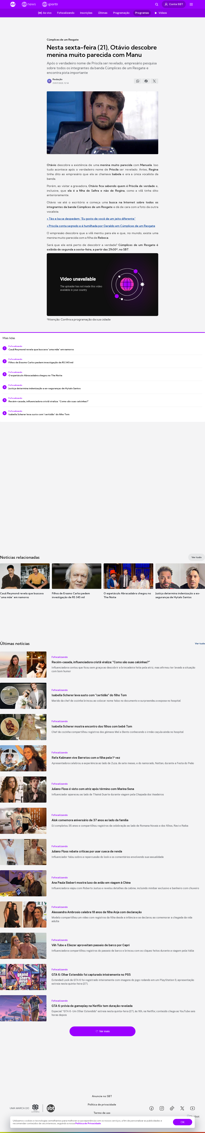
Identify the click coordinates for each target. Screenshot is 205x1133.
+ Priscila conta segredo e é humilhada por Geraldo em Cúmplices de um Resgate (101, 226)
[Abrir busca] (156, 4)
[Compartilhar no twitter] (154, 81)
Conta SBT (176, 4)
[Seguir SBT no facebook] (151, 1108)
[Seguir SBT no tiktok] (172, 1108)
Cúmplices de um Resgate (63, 39)
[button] (25, 585)
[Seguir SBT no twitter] (182, 1108)
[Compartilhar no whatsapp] (138, 81)
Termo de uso (102, 1112)
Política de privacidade (102, 1104)
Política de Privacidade (88, 1123)
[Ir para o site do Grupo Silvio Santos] (26, 1108)
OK (182, 1122)
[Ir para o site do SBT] (51, 1108)
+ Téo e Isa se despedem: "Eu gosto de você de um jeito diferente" (91, 218)
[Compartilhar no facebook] (146, 81)
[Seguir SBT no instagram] (161, 1108)
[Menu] (191, 4)
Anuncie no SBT (102, 1096)
